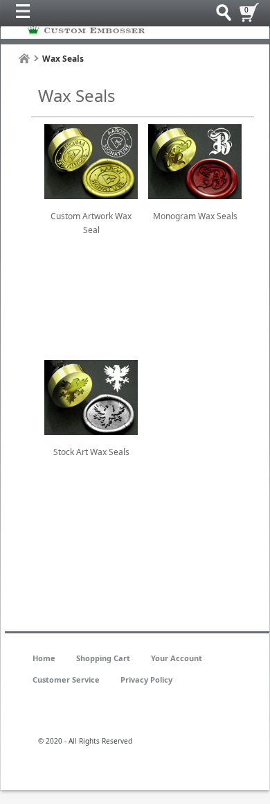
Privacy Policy (146, 679)
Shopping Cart (103, 658)
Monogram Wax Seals (195, 216)
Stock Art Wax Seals (91, 452)
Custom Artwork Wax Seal (91, 223)
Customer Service (66, 679)
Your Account (176, 658)
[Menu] (26, 14)
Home (44, 658)
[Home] (24, 59)
